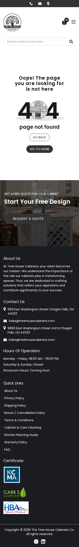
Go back (39, 137)
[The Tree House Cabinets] (12, 22)
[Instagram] (36, 541)
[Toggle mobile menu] (73, 22)
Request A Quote (28, 218)
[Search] (71, 41)
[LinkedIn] (43, 541)
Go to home (39, 149)
